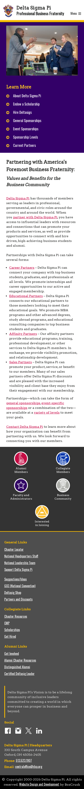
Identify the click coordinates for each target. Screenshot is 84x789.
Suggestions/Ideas (15, 579)
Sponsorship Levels (25, 137)
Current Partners (24, 145)
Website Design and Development (39, 784)
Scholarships (12, 629)
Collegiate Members (63, 470)
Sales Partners (20, 362)
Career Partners (21, 267)
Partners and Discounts (18, 599)
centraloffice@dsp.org (28, 766)
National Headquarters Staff (21, 556)
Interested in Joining (42, 523)
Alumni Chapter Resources (20, 660)
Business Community (63, 497)
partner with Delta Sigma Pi (35, 217)
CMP (7, 623)
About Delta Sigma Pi (27, 95)
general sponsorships (23, 403)
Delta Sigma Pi (17, 198)
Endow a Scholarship (26, 103)
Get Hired (10, 636)
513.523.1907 (24, 760)
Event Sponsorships (25, 128)
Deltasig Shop (12, 592)
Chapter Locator (14, 549)
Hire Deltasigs (22, 112)
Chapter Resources (15, 616)
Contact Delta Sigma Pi (24, 427)
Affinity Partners (23, 334)
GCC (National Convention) (19, 585)
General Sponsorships (27, 120)
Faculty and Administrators (21, 497)
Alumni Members (21, 470)
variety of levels (47, 412)
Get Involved (11, 653)
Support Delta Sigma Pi (18, 569)
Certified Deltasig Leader (19, 673)
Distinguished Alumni (17, 667)
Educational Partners (26, 296)
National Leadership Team (19, 562)
